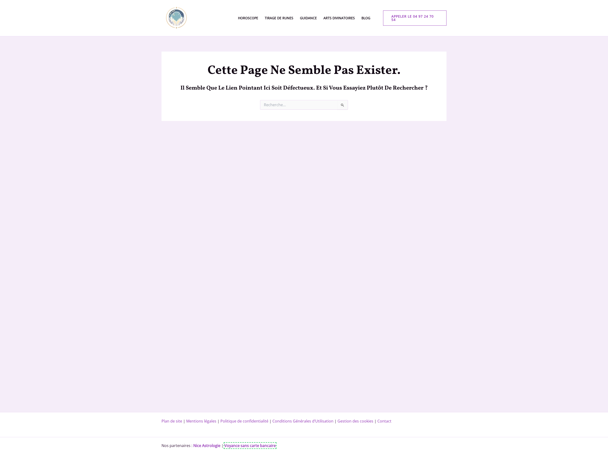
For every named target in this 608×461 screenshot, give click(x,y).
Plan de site (172, 421)
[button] (415, 18)
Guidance (308, 18)
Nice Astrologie (206, 445)
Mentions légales (201, 421)
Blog (365, 18)
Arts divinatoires (339, 18)
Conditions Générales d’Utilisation (302, 421)
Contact (384, 421)
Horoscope (248, 18)
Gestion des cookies (355, 421)
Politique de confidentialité (244, 421)
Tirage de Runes (279, 18)
